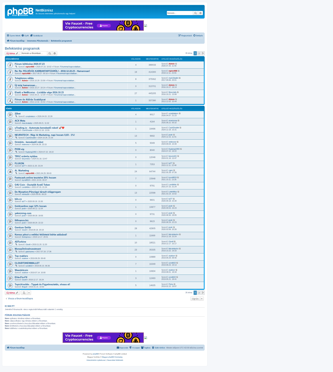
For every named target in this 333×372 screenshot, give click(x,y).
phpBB (95, 354)
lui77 (24, 166)
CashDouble (27, 130)
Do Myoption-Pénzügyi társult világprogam (38, 192)
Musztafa (172, 92)
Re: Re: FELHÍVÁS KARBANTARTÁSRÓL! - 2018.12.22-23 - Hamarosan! (52, 71)
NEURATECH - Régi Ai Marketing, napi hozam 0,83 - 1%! (45, 135)
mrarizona (173, 120)
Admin (172, 64)
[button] (203, 53)
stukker (25, 258)
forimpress (26, 237)
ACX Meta (20, 120)
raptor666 (29, 67)
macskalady (27, 123)
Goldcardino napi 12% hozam (31, 206)
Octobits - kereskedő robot (29, 142)
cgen (171, 170)
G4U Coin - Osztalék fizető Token (32, 184)
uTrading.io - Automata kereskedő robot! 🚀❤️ (39, 128)
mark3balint (173, 78)
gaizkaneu (29, 251)
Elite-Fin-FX (21, 277)
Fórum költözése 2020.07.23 (30, 64)
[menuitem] (25, 36)
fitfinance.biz (22, 220)
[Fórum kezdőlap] (21, 11)
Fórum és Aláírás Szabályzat (30, 99)
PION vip (19, 149)
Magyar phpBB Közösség (112, 357)
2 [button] (199, 53)
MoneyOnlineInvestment (28, 249)
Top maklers (21, 256)
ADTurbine (20, 241)
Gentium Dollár (23, 227)
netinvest (25, 144)
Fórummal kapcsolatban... (71, 67)
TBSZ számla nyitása (26, 156)
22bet (17, 113)
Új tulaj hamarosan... (26, 85)
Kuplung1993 (30, 152)
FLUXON (19, 163)
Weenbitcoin (21, 270)
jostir (171, 135)
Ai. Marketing (22, 170)
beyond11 (26, 159)
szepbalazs (30, 116)
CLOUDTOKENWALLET (27, 263)
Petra (171, 284)
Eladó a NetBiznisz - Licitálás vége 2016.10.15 (39, 92)
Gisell (24, 230)
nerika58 (25, 194)
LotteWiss (173, 192)
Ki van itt (10, 306)
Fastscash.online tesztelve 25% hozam (35, 177)
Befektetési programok (22, 48)
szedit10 (29, 266)
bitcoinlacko (173, 234)
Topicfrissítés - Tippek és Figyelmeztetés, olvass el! (42, 284)
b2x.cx (18, 199)
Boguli (24, 287)
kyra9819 (26, 180)
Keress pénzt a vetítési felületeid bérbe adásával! (41, 234)
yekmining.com (23, 213)
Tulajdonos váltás (24, 78)
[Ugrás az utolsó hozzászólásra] (176, 64)
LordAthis (26, 187)
